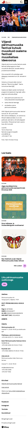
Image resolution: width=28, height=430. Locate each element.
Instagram (5, 405)
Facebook (5, 402)
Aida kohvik (5, 387)
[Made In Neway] (5, 427)
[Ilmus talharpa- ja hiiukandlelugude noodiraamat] (14, 206)
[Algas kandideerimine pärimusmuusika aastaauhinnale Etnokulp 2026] (14, 169)
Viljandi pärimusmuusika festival (19, 37)
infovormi (4, 76)
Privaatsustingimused (8, 423)
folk (8, 37)
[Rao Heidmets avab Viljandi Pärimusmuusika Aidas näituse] (14, 241)
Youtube (5, 409)
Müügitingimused (7, 419)
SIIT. (13, 86)
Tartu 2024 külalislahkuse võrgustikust (13, 392)
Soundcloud (6, 413)
